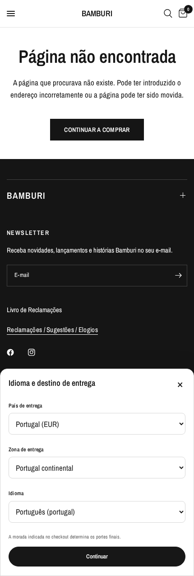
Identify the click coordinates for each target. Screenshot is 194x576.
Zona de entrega (26, 449)
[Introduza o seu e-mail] (178, 275)
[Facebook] (17, 352)
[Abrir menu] (11, 13)
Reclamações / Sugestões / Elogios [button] (52, 329)
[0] (181, 13)
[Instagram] (38, 352)
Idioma (16, 493)
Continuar (97, 556)
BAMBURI (97, 13)
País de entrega (25, 405)
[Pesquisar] (168, 13)
